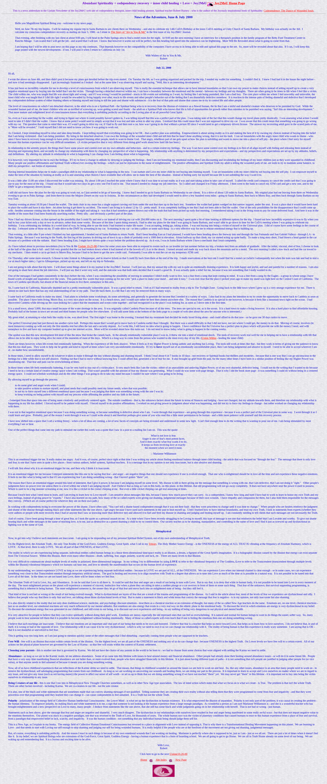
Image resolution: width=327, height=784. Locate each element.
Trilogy (152, 543)
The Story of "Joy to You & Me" (128, 32)
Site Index (161, 759)
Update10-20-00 (178, 754)
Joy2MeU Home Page (229, 3)
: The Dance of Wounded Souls (297, 10)
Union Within (209, 338)
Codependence (272, 10)
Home (144, 759)
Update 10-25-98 (87, 246)
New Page (181, 759)
